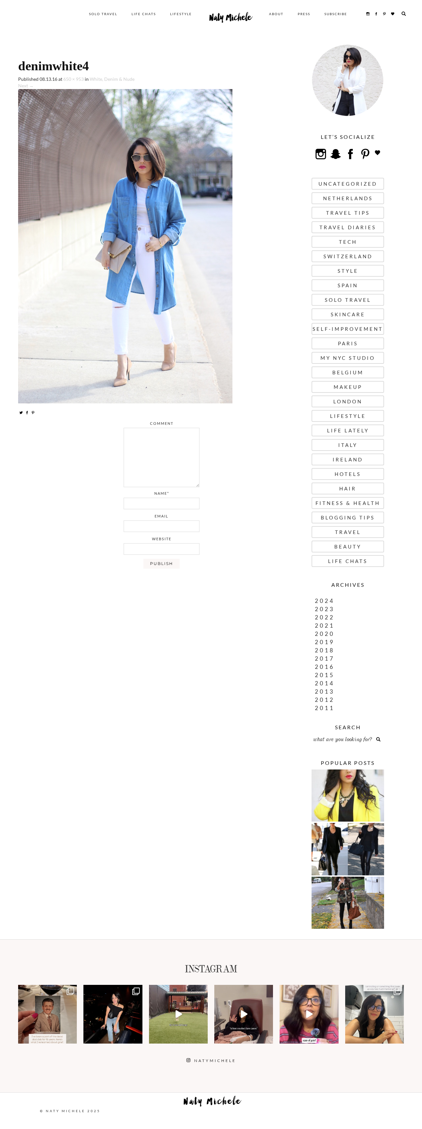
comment (161, 423)
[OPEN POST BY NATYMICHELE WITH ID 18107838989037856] (374, 1014)
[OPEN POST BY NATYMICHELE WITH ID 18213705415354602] (112, 1014)
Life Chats (144, 14)
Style (348, 271)
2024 (325, 600)
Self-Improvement (348, 329)
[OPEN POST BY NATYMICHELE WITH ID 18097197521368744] (47, 1014)
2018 (325, 650)
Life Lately (348, 430)
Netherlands (348, 198)
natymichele (47, 990)
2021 (325, 625)
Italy (347, 445)
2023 (325, 609)
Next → (26, 85)
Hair (347, 488)
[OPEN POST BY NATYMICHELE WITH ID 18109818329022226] (309, 1014)
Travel (348, 532)
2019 (325, 642)
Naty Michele (230, 19)
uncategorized (347, 184)
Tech (348, 242)
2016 (325, 666)
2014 (325, 683)
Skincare (348, 314)
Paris (348, 343)
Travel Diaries (347, 227)
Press (304, 14)
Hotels (348, 474)
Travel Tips (348, 213)
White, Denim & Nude (112, 79)
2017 (325, 658)
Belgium (348, 372)
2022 (325, 617)
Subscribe (335, 14)
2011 (325, 708)
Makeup (348, 387)
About (276, 14)
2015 (325, 675)
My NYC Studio (347, 358)
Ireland (348, 459)
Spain (348, 285)
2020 (325, 633)
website (161, 539)
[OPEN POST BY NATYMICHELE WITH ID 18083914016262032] (178, 1014)
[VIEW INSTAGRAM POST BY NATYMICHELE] (71, 1037)
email (161, 516)
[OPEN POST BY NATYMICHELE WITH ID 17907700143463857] (243, 1014)
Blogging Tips (348, 517)
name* (161, 493)
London (347, 401)
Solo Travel (103, 14)
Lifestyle (181, 14)
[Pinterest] (33, 412)
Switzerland (348, 256)
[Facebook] (27, 412)
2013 (325, 691)
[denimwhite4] (125, 245)
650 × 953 (73, 79)
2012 (325, 699)
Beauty (347, 546)
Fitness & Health (348, 503)
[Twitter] (21, 412)
